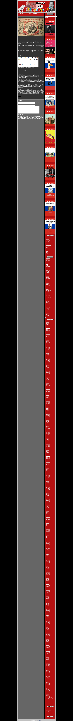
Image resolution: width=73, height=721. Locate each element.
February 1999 (48, 683)
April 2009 (47, 568)
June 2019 (47, 422)
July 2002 (47, 654)
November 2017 (48, 445)
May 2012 (47, 524)
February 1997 (48, 688)
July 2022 (47, 379)
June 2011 (47, 537)
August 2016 (47, 463)
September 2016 (48, 462)
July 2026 (47, 322)
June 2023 (47, 366)
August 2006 (47, 602)
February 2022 (48, 385)
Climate (47, 267)
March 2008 (47, 584)
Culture (47, 271)
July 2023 (47, 365)
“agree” (42, 46)
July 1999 (47, 678)
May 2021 (47, 395)
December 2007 (48, 587)
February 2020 (48, 413)
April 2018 (47, 439)
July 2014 (47, 493)
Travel (47, 253)
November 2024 (48, 346)
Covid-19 (47, 270)
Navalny (47, 291)
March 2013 (47, 512)
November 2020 (48, 402)
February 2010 (48, 556)
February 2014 (48, 499)
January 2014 (48, 500)
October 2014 (48, 489)
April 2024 (47, 354)
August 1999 (47, 677)
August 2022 (47, 378)
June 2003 (47, 641)
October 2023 (48, 361)
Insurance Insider (48, 710)
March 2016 (47, 469)
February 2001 (48, 671)
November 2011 (48, 531)
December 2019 (48, 415)
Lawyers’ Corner (48, 254)
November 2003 (48, 635)
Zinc (46, 314)
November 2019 (48, 416)
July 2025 (47, 336)
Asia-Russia (47, 260)
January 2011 (48, 543)
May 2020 (47, 409)
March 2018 (47, 440)
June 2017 (47, 451)
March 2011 (47, 541)
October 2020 (48, 403)
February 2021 (48, 398)
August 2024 (47, 349)
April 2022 (47, 383)
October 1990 (48, 696)
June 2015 (47, 480)
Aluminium (47, 259)
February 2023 (48, 371)
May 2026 (47, 324)
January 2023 (48, 372)
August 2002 (47, 653)
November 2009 (48, 560)
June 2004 (47, 627)
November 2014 (48, 488)
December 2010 (48, 544)
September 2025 (48, 334)
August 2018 (47, 434)
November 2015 (48, 474)
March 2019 (47, 426)
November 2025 (48, 331)
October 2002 (48, 651)
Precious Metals (48, 297)
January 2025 (48, 343)
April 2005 (47, 616)
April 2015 (47, 482)
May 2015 (47, 481)
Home (50, 14)
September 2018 (48, 433)
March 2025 (47, 341)
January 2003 (48, 647)
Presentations (48, 240)
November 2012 (48, 517)
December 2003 (48, 634)
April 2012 (47, 525)
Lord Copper (47, 711)
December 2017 (48, 444)
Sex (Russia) (47, 301)
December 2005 (48, 611)
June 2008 (47, 580)
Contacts (47, 247)
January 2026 (48, 329)
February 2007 (48, 599)
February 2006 (48, 609)
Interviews (47, 239)
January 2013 (48, 514)
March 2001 (47, 670)
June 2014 (47, 494)
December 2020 (48, 401)
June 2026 (47, 323)
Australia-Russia (48, 261)
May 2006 (47, 605)
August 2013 (47, 506)
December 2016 (48, 458)
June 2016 (47, 465)
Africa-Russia (48, 258)
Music (47, 252)
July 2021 (47, 392)
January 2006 (48, 610)
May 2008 (47, 581)
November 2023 (48, 360)
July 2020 (47, 407)
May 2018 (47, 438)
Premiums (47, 246)
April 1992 (47, 694)
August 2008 (47, 578)
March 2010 (47, 555)
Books (47, 264)
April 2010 (47, 554)
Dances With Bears (39, 720)
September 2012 (48, 519)
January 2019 (48, 428)
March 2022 (47, 384)
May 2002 (47, 657)
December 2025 (48, 330)
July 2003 (47, 640)
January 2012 (48, 529)
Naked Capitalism (48, 712)
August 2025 (47, 335)
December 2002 (48, 648)
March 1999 (47, 682)
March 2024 (47, 355)
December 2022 (48, 373)
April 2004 (47, 629)
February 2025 (48, 342)
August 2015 (47, 477)
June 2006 (47, 604)
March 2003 (47, 645)
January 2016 (48, 471)
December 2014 (48, 487)
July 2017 (47, 450)
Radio (47, 242)
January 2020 (48, 414)
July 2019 (47, 421)
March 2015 (47, 483)
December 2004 (48, 621)
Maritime (47, 285)
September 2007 (48, 591)
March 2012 (47, 526)
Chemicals (47, 265)
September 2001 (48, 666)
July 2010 (47, 550)
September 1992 (48, 690)
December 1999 (48, 676)
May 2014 (47, 495)
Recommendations (48, 245)
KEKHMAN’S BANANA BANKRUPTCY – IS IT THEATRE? (27, 116)
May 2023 (47, 367)
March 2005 (47, 617)
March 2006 (47, 608)
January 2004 (48, 633)
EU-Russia (47, 276)
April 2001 (47, 669)
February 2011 (48, 542)
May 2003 (47, 642)
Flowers (47, 251)
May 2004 (47, 628)
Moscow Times (48, 290)
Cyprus (47, 272)
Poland (47, 296)
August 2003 (47, 639)
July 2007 (47, 593)
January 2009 (48, 572)
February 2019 (48, 427)
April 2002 (47, 658)
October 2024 (48, 347)
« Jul (46, 704)
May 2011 (47, 538)
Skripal (47, 302)
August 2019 (47, 420)
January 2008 (48, 586)
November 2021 (48, 389)
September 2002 (48, 652)
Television (47, 241)
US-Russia (47, 313)
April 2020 (47, 410)
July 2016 (47, 464)
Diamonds (47, 273)
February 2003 (48, 646)
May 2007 (47, 596)
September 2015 (48, 476)
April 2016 (47, 468)
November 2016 (48, 459)
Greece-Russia (48, 282)
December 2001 (48, 663)
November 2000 (48, 672)
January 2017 (48, 457)
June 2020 (47, 408)
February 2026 (48, 328)
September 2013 (48, 505)
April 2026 (47, 325)
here (30, 67)
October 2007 (48, 590)
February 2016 (48, 470)
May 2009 (47, 567)
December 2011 (48, 530)
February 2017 (48, 456)
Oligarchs (47, 295)
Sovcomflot (47, 303)
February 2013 (48, 513)
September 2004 (48, 623)
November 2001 (48, 664)
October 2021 (48, 390)
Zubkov (47, 315)
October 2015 (48, 475)
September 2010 (48, 548)
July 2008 (47, 579)
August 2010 (47, 549)
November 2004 (48, 622)
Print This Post (42, 16)
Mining (47, 289)
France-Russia (48, 279)
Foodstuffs (47, 278)
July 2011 (47, 536)
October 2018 (48, 432)
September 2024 (48, 348)
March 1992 (47, 695)
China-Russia (48, 266)
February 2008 (48, 585)
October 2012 (48, 518)
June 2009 (47, 566)
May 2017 (47, 452)
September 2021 (48, 391)
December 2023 (48, 359)
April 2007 (47, 597)
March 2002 (47, 659)
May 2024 (47, 353)
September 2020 (48, 404)
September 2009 (48, 562)
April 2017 (47, 453)
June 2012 (47, 523)
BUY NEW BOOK (50, 21)
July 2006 (47, 603)
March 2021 (47, 397)
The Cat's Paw (48, 307)
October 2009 (48, 561)
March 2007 (47, 598)
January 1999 (48, 684)
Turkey (47, 309)
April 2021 (47, 396)
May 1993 (47, 689)
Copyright (47, 248)
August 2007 (47, 592)
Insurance (47, 283)
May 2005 (47, 615)
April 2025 (47, 340)
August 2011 (47, 535)
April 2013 (47, 511)
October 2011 (48, 532)
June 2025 (47, 337)
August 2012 (47, 520)
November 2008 (48, 574)
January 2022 (48, 386)
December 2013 (48, 501)
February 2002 (48, 660)
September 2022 (48, 377)
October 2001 (48, 665)
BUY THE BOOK (50, 39)
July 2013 (47, 507)
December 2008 (48, 573)
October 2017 (48, 446)
